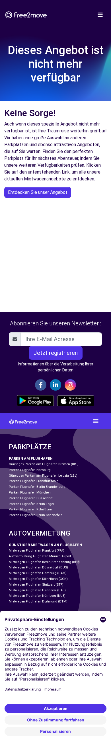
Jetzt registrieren (56, 352)
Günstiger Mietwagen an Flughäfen (45, 545)
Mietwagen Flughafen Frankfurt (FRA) (36, 550)
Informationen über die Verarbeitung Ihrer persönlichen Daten (55, 367)
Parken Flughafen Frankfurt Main (34, 481)
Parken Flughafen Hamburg (30, 470)
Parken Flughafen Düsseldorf (31, 498)
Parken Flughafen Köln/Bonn (30, 509)
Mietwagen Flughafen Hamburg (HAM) (38, 573)
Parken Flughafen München (30, 492)
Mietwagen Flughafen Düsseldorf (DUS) (38, 567)
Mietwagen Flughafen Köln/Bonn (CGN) (38, 579)
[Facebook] (40, 385)
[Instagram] (70, 385)
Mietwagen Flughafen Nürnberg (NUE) (37, 596)
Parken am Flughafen (31, 458)
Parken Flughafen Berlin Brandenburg (37, 487)
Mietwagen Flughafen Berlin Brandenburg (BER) (44, 562)
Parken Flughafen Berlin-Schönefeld (36, 515)
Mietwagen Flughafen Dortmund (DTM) (38, 601)
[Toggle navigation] (100, 15)
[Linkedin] (55, 385)
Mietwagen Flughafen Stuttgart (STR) (36, 584)
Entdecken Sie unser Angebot (37, 192)
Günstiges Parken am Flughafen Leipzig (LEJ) (43, 476)
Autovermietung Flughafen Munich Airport (40, 556)
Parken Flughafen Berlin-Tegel (31, 504)
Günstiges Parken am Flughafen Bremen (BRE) (44, 464)
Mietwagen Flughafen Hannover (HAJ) (37, 590)
